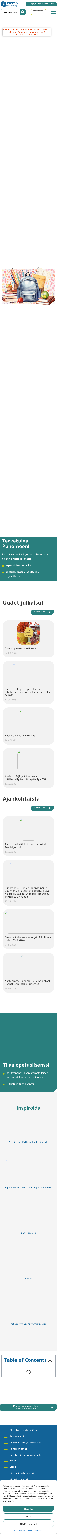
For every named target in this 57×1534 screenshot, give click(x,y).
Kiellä (28, 1516)
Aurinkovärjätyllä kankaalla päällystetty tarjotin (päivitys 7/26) (26, 778)
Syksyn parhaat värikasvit (20, 648)
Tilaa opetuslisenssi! (27, 1065)
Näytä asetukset (28, 1524)
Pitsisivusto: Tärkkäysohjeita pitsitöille (28, 1142)
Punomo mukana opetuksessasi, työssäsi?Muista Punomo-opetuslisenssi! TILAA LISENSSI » (27, 32)
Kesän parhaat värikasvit (20, 736)
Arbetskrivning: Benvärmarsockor (28, 1324)
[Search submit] (23, 12)
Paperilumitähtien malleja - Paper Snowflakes (29, 1188)
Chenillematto (28, 1233)
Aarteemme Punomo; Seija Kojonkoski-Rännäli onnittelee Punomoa (28, 983)
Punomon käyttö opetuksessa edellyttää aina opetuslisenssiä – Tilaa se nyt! (28, 692)
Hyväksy (28, 1509)
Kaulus (28, 1279)
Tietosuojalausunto (34, 1530)
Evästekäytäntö (20, 1530)
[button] (50, 1361)
